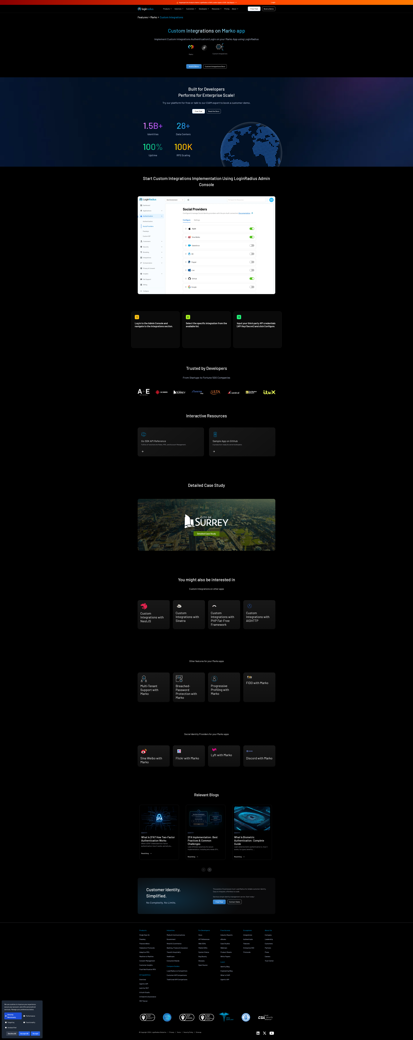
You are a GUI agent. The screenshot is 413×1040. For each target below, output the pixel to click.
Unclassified (11, 1027)
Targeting (10, 1022)
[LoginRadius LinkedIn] (258, 1033)
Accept (35, 1033)
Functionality (30, 1022)
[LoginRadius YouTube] (271, 1033)
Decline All (12, 1033)
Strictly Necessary (11, 1016)
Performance (30, 1016)
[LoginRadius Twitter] (264, 1033)
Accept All (24, 1033)
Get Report (230, 2)
